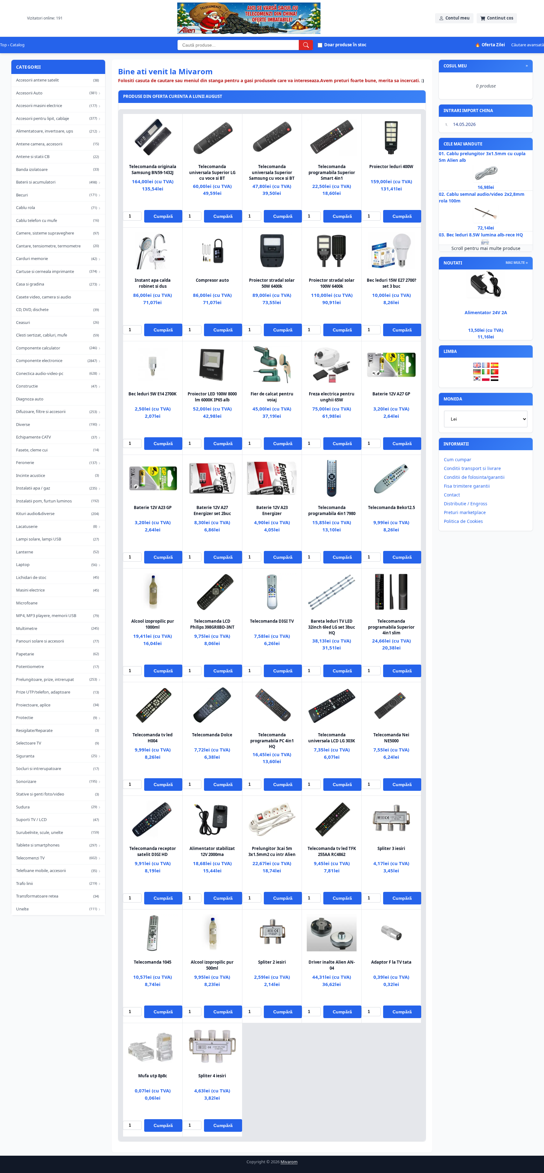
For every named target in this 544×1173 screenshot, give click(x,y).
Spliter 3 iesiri (391, 848)
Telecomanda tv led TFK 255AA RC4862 (332, 851)
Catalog (17, 45)
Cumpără (163, 216)
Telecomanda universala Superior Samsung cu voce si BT (272, 172)
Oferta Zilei (490, 45)
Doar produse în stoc (345, 45)
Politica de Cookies (463, 521)
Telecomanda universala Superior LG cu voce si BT (212, 172)
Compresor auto (212, 280)
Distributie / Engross (465, 504)
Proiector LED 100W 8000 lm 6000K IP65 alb (212, 396)
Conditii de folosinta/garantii (474, 477)
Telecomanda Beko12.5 (391, 507)
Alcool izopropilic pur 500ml (212, 965)
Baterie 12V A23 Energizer (272, 510)
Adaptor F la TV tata (391, 962)
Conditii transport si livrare (472, 468)
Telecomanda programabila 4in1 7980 (331, 510)
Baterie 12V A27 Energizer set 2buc (212, 510)
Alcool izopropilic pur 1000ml (152, 624)
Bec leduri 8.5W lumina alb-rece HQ (484, 235)
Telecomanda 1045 (152, 962)
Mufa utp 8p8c (152, 1076)
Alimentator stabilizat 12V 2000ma (212, 851)
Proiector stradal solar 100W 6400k (331, 283)
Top (3, 45)
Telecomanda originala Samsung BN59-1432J (152, 169)
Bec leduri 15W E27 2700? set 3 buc (391, 283)
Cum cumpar (457, 459)
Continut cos (500, 18)
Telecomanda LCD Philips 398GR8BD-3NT (212, 624)
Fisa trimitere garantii (467, 486)
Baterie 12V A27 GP (391, 394)
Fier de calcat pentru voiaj (272, 396)
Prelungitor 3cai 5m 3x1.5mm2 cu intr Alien (272, 851)
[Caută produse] (306, 45)
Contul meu (457, 18)
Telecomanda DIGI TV (272, 621)
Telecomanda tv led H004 (153, 737)
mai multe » (517, 262)
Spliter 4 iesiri (212, 1076)
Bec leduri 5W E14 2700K (152, 394)
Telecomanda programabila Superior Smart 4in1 (332, 172)
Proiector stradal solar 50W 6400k (272, 283)
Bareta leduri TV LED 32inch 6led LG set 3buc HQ (331, 626)
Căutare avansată (527, 45)
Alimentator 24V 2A (486, 312)
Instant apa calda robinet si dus (153, 283)
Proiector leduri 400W (391, 166)
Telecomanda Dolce (212, 735)
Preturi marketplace (465, 512)
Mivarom (289, 1161)
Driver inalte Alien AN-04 (332, 965)
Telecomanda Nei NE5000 (391, 737)
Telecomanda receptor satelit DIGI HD (152, 851)
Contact (452, 495)
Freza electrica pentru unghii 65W (331, 396)
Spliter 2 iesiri (272, 962)
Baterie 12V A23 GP (153, 507)
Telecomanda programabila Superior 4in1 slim (391, 626)
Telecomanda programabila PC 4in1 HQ (272, 740)
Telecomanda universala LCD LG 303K (331, 737)
